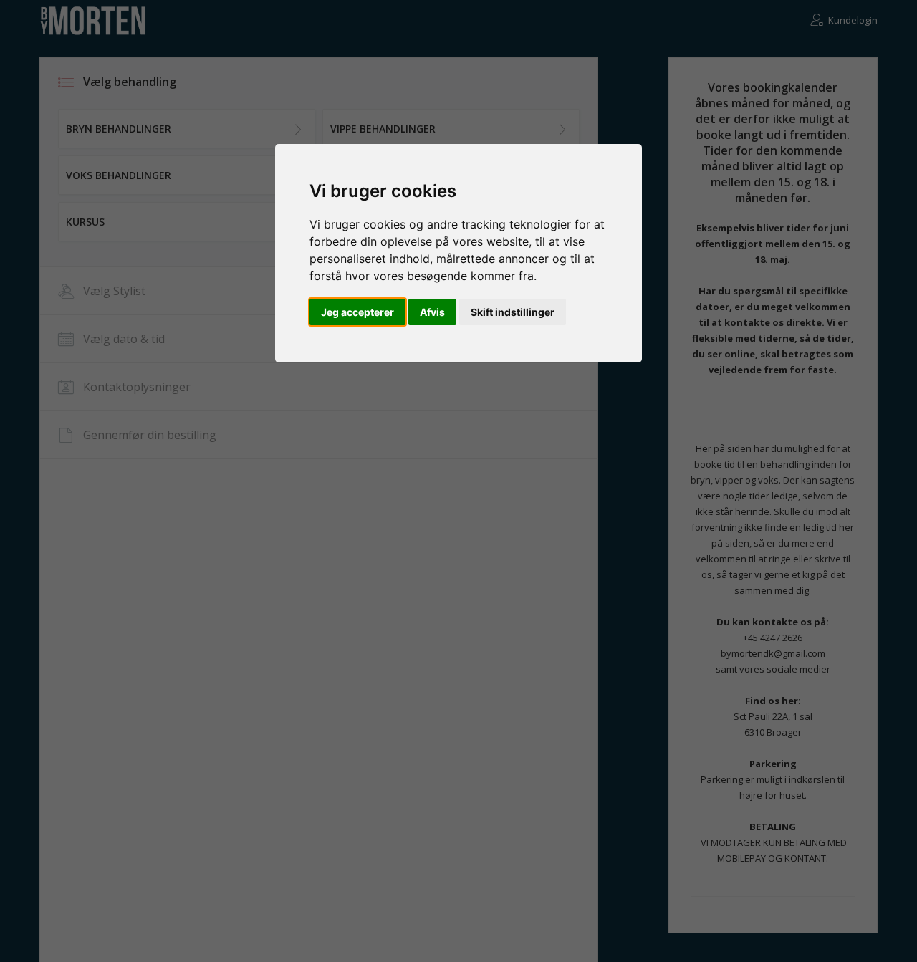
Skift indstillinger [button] (512, 312)
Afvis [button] (432, 312)
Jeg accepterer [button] (357, 312)
